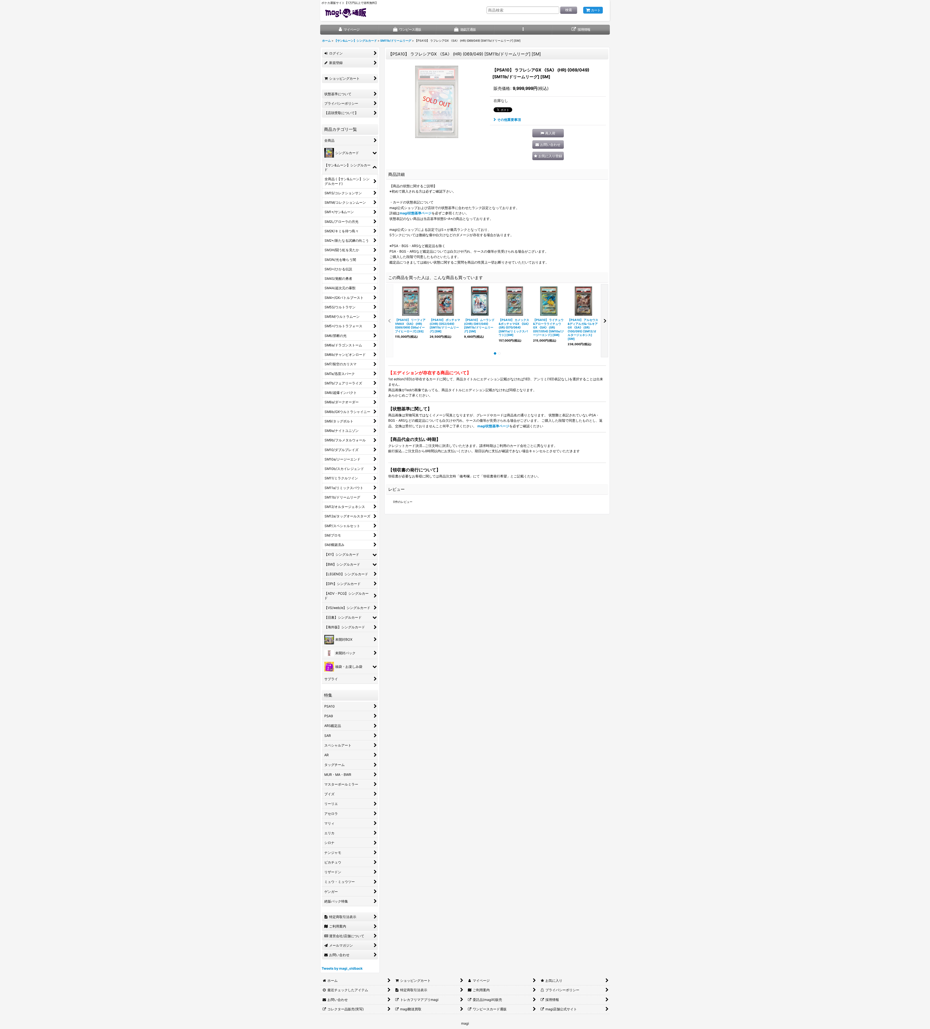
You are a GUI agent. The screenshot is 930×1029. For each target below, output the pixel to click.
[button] (523, 30)
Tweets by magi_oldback (342, 968)
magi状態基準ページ (416, 213)
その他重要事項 (509, 119)
